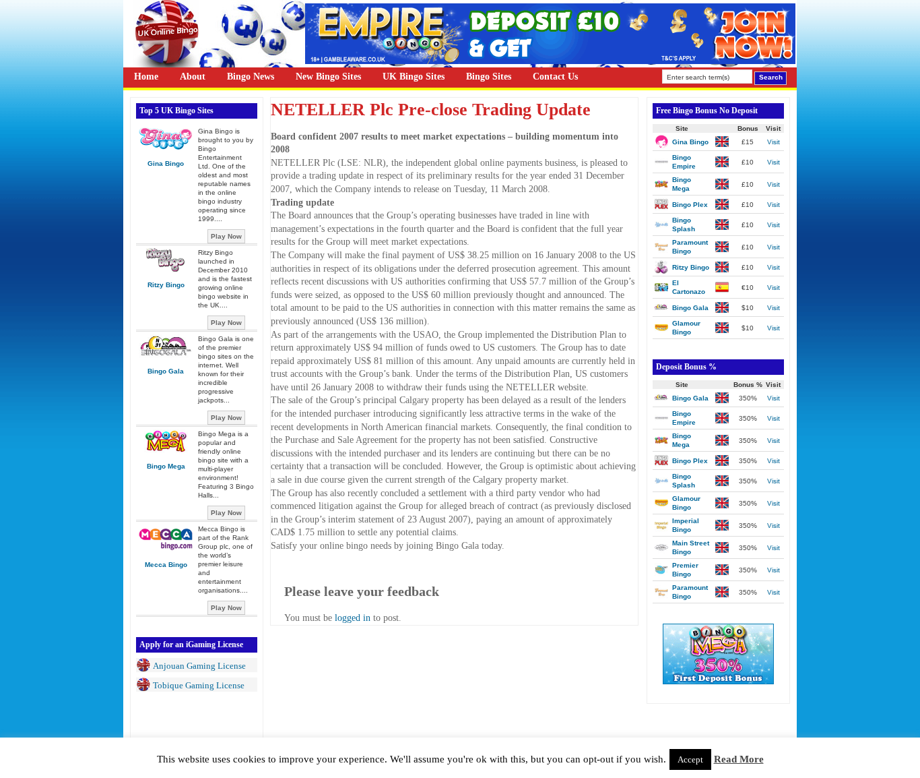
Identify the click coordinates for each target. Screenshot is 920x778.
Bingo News (250, 76)
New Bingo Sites (328, 76)
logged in (352, 618)
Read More (739, 759)
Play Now (226, 236)
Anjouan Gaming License (199, 666)
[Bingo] (718, 681)
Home (146, 76)
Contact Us (555, 76)
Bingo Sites (488, 76)
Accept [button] (690, 759)
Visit (773, 142)
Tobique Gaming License (198, 685)
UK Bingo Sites (414, 76)
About (192, 76)
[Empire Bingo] (550, 61)
